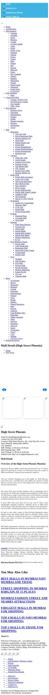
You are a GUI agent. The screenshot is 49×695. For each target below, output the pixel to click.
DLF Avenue (20, 188)
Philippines (14, 81)
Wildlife (13, 337)
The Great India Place (23, 181)
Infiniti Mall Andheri (23, 233)
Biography (14, 285)
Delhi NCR (14, 175)
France (13, 57)
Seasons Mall (20, 265)
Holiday (13, 302)
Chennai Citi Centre (22, 162)
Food (12, 298)
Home (8, 4)
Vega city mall (20, 134)
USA (12, 334)
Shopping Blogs (16, 339)
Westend (18, 259)
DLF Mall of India (22, 184)
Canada (13, 42)
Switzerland (14, 91)
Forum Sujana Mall (22, 212)
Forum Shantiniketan (23, 147)
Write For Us (11, 8)
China (12, 46)
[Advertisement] (24, 379)
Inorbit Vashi (20, 255)
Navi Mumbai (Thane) (18, 242)
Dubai (12, 48)
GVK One (19, 207)
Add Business (11, 29)
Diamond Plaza (21, 216)
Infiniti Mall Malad (22, 235)
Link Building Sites (17, 313)
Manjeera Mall (20, 205)
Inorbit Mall (19, 145)
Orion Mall (19, 141)
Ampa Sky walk (21, 158)
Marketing (14, 315)
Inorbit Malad (20, 231)
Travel (12, 128)
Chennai (13, 156)
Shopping (14, 324)
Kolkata (13, 214)
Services (13, 123)
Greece (13, 59)
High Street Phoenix (22, 225)
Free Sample (15, 104)
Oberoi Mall (19, 229)
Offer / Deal (15, 106)
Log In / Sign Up (12, 17)
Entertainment (15, 115)
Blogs (8, 278)
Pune (12, 257)
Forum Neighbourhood (24, 149)
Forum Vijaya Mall (22, 171)
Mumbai (13, 222)
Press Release (11, 108)
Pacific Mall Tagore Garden (25, 192)
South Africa (15, 89)
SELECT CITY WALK (24, 199)
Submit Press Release (14, 12)
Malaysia (13, 70)
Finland (13, 55)
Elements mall (20, 153)
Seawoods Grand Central (24, 250)
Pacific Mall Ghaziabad (24, 177)
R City (17, 240)
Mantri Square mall (22, 143)
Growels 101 (20, 227)
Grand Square (20, 160)
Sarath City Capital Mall (24, 203)
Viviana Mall (20, 253)
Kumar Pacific (20, 272)
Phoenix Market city (22, 173)
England (13, 53)
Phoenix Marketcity (22, 237)
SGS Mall (19, 263)
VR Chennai (20, 169)
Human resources (17, 121)
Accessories (14, 281)
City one (18, 274)
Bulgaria (13, 40)
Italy (12, 66)
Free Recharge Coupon (19, 102)
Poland (13, 83)
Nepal (12, 72)
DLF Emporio (20, 197)
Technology (14, 125)
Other (12, 319)
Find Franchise (11, 93)
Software (13, 326)
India (12, 61)
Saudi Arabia (15, 85)
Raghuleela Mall (21, 248)
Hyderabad (14, 201)
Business (13, 287)
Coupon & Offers (12, 97)
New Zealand (15, 74)
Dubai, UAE (15, 51)
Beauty (13, 283)
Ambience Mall (21, 194)
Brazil (12, 38)
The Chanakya (20, 186)
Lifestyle (13, 311)
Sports (12, 328)
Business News (16, 110)
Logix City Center (22, 179)
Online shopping (16, 317)
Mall (7, 130)
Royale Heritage (21, 268)
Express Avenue (21, 164)
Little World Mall (21, 246)
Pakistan (13, 79)
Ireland (13, 63)
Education (14, 113)
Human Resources (17, 304)
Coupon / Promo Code (18, 100)
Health (12, 119)
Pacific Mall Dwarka (23, 190)
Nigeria (13, 76)
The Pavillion (20, 261)
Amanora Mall (20, 276)
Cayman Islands (16, 44)
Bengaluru (14, 132)
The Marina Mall (21, 166)
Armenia (13, 33)
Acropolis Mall (21, 218)
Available (4, 548)
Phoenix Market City (23, 138)
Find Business (11, 31)
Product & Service (13, 340)
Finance (13, 117)
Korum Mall (19, 244)
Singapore (14, 87)
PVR (20, 562)
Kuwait (13, 68)
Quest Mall (19, 220)
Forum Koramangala (23, 151)
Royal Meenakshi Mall (23, 136)
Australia (13, 35)
